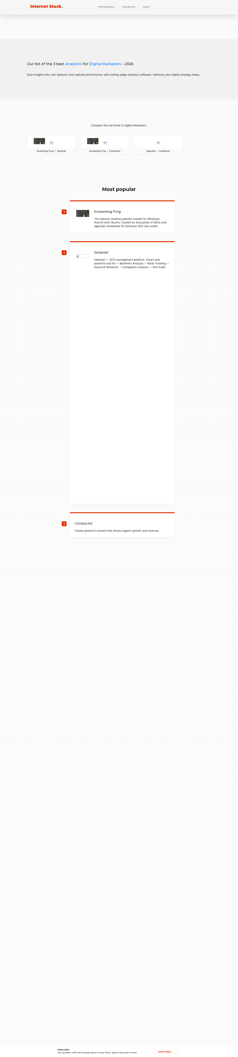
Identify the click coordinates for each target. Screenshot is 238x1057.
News (146, 6)
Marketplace (106, 6)
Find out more (122, 217)
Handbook (128, 6)
